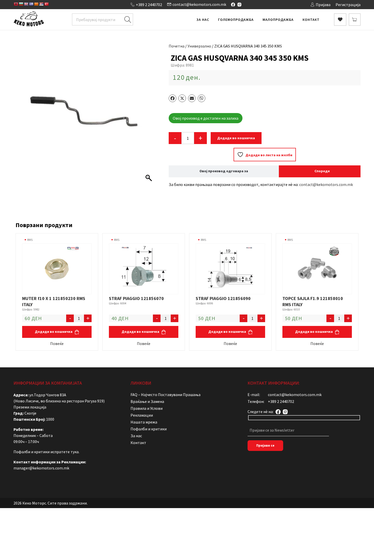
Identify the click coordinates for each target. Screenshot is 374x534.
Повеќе (57, 343)
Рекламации (142, 415)
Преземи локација (29, 407)
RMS (30, 240)
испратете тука (64, 451)
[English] (26, 4)
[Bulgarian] (21, 4)
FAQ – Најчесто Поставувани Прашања (165, 394)
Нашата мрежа (144, 422)
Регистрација (348, 4)
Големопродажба (236, 19)
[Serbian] (41, 4)
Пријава (323, 4)
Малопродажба (278, 19)
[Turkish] (46, 4)
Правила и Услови (147, 408)
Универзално (199, 46)
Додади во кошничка (236, 138)
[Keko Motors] (28, 19)
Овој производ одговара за (223, 171)
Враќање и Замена (147, 401)
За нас (202, 19)
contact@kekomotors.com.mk (199, 4)
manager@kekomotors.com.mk (41, 467)
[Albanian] (15, 4)
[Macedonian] (36, 4)
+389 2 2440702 (149, 4)
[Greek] (31, 4)
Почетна (176, 46)
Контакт (311, 19)
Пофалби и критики (149, 428)
